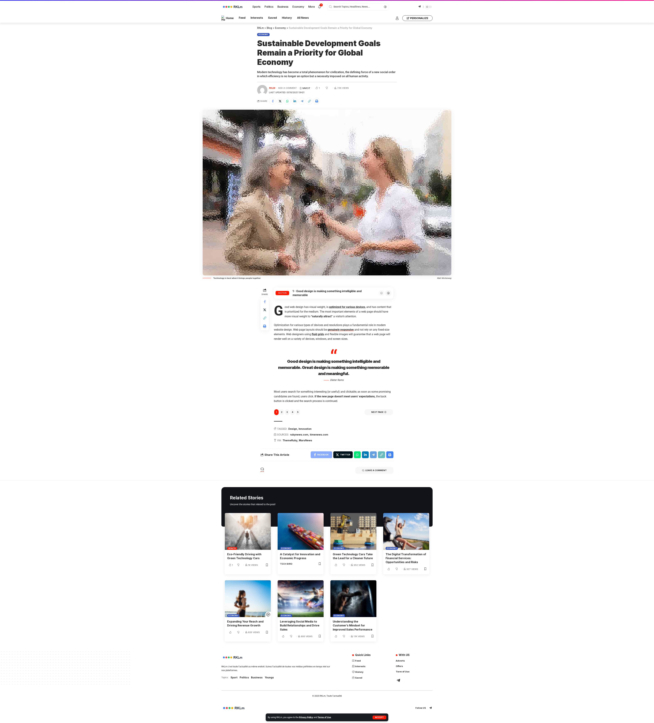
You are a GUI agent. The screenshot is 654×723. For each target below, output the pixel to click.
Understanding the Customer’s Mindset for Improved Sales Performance (352, 625)
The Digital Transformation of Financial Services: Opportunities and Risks (406, 558)
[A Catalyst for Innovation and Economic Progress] (301, 531)
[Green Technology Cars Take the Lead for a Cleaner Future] (353, 531)
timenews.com (319, 434)
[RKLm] (234, 708)
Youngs (269, 677)
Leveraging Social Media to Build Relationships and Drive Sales (299, 625)
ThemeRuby (290, 440)
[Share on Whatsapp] (287, 101)
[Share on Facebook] (272, 101)
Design (292, 428)
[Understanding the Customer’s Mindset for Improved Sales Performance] (353, 598)
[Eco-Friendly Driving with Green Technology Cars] (248, 531)
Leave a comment (376, 470)
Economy (263, 34)
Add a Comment (287, 88)
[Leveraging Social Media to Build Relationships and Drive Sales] (301, 598)
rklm (272, 88)
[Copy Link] (309, 101)
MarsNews (305, 440)
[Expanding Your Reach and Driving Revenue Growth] (248, 598)
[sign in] (397, 18)
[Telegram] (419, 6)
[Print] (316, 101)
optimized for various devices (347, 307)
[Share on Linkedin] (294, 101)
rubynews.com (299, 434)
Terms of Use (324, 717)
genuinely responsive (341, 329)
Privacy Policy (306, 717)
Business (257, 677)
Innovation (305, 428)
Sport (234, 677)
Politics (244, 677)
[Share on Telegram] (302, 101)
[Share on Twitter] (280, 101)
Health (232, 548)
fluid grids (318, 334)
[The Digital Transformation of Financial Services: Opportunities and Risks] (406, 531)
